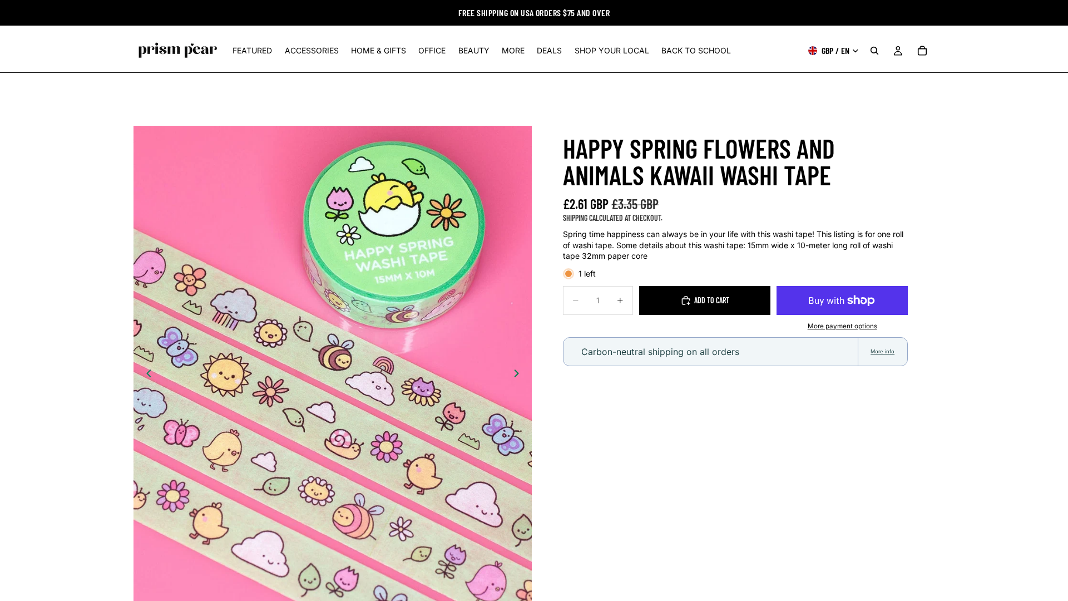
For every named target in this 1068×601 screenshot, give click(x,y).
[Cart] (922, 50)
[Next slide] (519, 375)
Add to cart (711, 300)
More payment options (842, 326)
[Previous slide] (146, 375)
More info (882, 351)
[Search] (874, 50)
